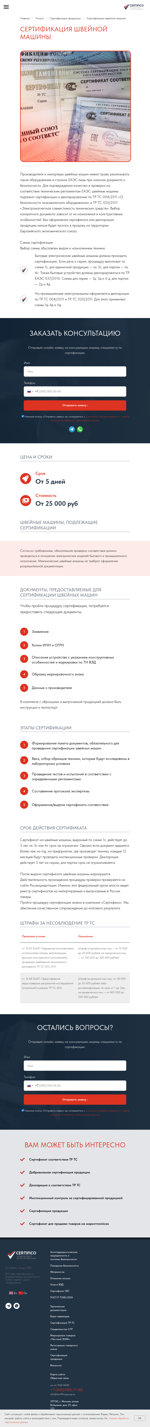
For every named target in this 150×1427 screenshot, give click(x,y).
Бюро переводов (59, 1316)
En (15, 1293)
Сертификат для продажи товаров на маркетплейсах (69, 1224)
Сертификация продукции (65, 18)
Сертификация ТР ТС (62, 1322)
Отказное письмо (60, 1278)
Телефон (29, 383)
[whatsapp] (17, 1307)
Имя (27, 363)
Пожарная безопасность (64, 1265)
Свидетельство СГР (61, 1329)
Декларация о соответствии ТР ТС (54, 1185)
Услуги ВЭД (56, 1284)
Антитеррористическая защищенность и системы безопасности (63, 1256)
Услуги (39, 18)
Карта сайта (57, 1374)
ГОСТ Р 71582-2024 (61, 1297)
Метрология (57, 1271)
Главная (24, 18)
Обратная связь (59, 1378)
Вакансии (56, 1365)
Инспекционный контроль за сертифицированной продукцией (76, 1198)
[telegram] (8, 1307)
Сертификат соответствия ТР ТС (53, 1159)
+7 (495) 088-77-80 (66, 1390)
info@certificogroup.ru (62, 1394)
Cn (25, 1293)
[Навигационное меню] (6, 7)
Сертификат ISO (59, 1290)
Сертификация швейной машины (106, 18)
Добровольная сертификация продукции (59, 1172)
